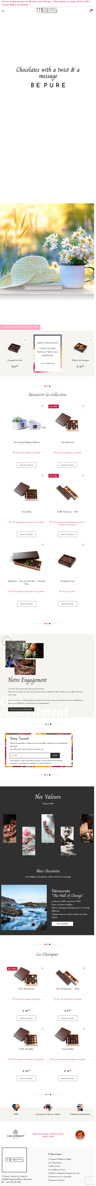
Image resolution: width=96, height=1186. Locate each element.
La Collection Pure (56, 1170)
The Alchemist (67, 442)
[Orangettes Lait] (67, 560)
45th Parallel (26, 1049)
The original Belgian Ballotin (27, 442)
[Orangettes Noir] (14, 347)
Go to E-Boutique (47, 363)
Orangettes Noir (14, 360)
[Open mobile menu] (3, 10)
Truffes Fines (54, 1166)
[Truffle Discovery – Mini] (67, 491)
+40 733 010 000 (13, 1182)
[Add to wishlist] (25, 340)
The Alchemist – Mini (68, 989)
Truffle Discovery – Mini (67, 512)
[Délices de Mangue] (80, 347)
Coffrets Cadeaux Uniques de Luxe (64, 1173)
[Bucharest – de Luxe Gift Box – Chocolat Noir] (27, 560)
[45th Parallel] (26, 1036)
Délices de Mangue (80, 360)
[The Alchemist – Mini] (67, 976)
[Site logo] (47, 11)
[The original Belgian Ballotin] (27, 422)
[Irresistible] (27, 491)
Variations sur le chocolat (59, 1177)
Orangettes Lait (67, 581)
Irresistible (26, 512)
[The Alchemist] (67, 422)
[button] (67, 465)
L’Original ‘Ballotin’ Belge (59, 1159)
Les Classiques (55, 1163)
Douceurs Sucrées (56, 1180)
